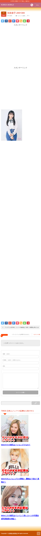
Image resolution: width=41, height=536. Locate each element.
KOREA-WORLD (7, 5)
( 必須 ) (6, 354)
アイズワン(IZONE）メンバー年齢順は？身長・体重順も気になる (22, 327)
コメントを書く (22, 15)
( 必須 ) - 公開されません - (12, 360)
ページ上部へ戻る (38, 533)
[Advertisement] (20, 46)
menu (37, 5)
